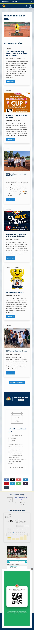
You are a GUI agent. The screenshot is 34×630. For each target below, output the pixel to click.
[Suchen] (26, 6)
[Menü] (30, 6)
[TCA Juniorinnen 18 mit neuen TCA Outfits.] (17, 161)
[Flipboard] (6, 483)
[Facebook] (31, 1)
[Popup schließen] (32, 569)
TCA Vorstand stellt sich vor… (16, 351)
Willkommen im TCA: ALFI (15, 292)
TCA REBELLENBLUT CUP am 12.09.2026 (16, 116)
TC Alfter (12, 440)
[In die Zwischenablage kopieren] (6, 487)
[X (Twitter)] (12, 479)
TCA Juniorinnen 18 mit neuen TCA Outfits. (16, 175)
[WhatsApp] (18, 483)
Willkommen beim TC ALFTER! (9, 1)
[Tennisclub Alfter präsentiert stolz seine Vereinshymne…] (17, 221)
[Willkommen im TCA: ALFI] (17, 279)
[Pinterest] (18, 479)
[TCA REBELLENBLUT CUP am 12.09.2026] (17, 102)
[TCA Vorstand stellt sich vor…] (17, 338)
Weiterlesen (11, 81)
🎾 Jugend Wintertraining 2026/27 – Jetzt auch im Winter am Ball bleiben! (16, 53)
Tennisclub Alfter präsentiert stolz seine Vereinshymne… (16, 235)
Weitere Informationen (16, 467)
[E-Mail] (25, 483)
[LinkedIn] (25, 479)
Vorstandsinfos (15, 267)
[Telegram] (12, 483)
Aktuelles (8, 48)
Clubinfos (8, 267)
